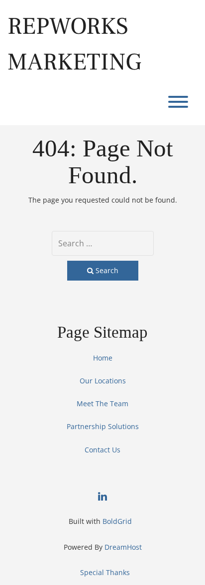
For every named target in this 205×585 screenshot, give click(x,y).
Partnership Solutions (103, 426)
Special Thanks (105, 572)
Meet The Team (102, 403)
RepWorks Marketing (74, 44)
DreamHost (123, 547)
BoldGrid (117, 521)
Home (102, 358)
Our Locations (103, 380)
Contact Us (102, 449)
